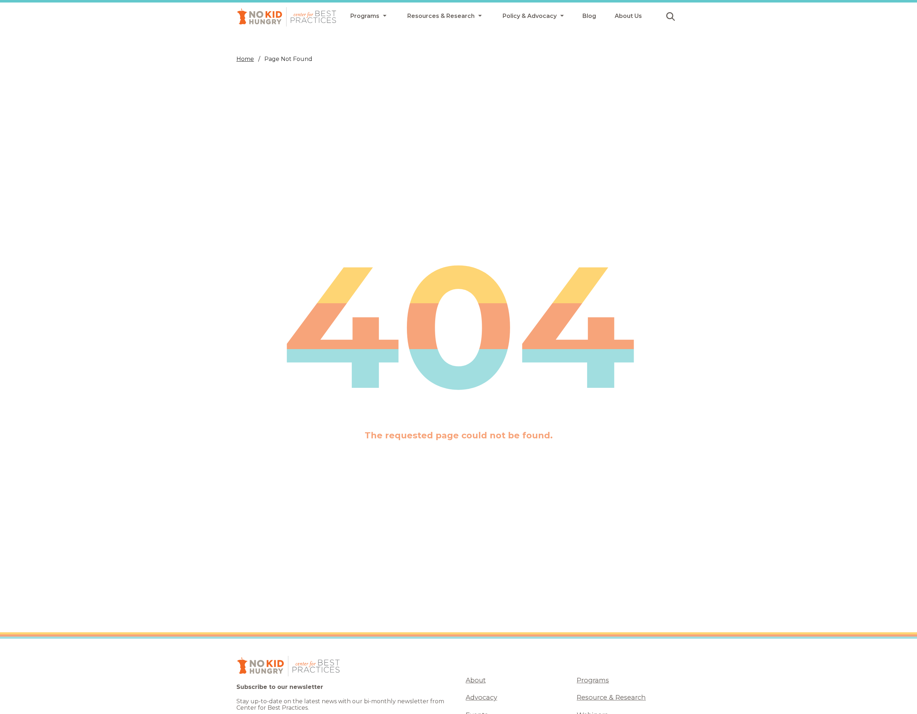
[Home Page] (286, 17)
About (476, 680)
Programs (593, 680)
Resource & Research (611, 697)
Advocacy (481, 697)
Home (245, 59)
